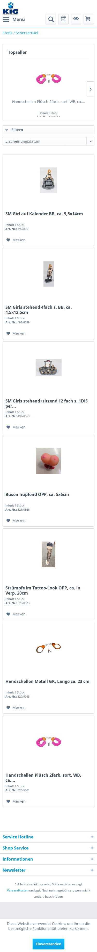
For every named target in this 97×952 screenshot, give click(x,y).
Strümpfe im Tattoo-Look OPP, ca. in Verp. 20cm (42, 590)
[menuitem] (13, 19)
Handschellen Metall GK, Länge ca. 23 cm (47, 681)
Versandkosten (17, 890)
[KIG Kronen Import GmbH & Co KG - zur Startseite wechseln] (10, 8)
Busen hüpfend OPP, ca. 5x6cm (37, 494)
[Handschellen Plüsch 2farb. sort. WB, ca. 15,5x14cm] (48, 79)
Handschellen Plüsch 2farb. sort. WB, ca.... (48, 101)
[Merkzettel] (63, 19)
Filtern (16, 129)
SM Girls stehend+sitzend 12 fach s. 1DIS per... (46, 403)
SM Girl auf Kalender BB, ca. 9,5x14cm (44, 214)
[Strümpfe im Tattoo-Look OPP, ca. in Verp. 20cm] (48, 554)
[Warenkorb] (89, 19)
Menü (18, 19)
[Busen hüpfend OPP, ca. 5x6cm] (48, 461)
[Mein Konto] (76, 19)
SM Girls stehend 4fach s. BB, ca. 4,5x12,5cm (38, 310)
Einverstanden (48, 943)
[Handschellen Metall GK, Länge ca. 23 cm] (48, 648)
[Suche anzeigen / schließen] (51, 19)
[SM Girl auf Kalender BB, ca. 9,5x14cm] (48, 180)
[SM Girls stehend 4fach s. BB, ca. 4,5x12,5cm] (48, 274)
